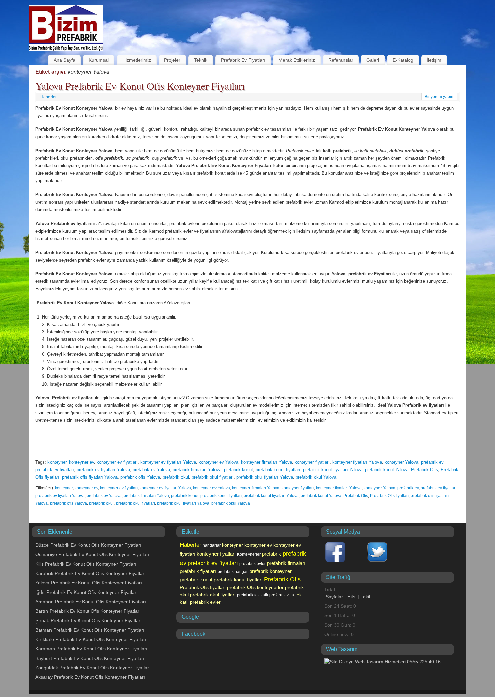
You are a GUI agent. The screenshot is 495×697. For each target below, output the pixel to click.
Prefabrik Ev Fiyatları (243, 60)
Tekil (365, 596)
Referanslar (340, 60)
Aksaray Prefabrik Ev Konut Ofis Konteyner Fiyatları (90, 677)
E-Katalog (403, 60)
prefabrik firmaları (286, 563)
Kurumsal (99, 60)
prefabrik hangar (233, 571)
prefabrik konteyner (270, 571)
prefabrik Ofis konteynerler (255, 587)
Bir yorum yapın (439, 96)
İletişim (434, 60)
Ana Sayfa (64, 60)
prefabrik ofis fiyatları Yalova (90, 477)
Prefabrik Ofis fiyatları (389, 495)
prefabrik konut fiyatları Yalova (332, 469)
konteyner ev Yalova (218, 462)
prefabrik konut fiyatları (278, 469)
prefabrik (271, 554)
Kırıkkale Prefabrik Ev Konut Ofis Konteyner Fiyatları (90, 639)
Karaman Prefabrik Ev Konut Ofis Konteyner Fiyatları (91, 648)
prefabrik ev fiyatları (54, 469)
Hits (352, 596)
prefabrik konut (238, 469)
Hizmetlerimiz (136, 60)
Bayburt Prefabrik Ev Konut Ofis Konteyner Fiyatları (89, 658)
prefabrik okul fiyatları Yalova (264, 477)
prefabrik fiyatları (198, 571)
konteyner (56, 462)
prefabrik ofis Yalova (140, 477)
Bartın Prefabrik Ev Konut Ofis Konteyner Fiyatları (88, 611)
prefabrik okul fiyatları (213, 477)
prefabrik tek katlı (252, 595)
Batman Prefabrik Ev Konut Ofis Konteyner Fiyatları (89, 630)
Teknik (200, 60)
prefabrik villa (281, 595)
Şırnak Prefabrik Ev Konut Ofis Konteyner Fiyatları (88, 620)
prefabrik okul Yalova (316, 477)
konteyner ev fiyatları (117, 462)
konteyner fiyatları (312, 462)
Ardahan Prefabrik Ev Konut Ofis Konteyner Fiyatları (90, 601)
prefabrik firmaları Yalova (197, 469)
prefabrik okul (176, 477)
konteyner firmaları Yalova (266, 462)
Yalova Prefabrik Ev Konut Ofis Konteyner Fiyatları (140, 85)
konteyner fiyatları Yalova (357, 462)
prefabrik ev (432, 462)
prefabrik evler (252, 563)
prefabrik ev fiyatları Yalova (103, 469)
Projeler (172, 60)
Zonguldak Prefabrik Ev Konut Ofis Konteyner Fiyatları (93, 667)
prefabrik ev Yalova (151, 469)
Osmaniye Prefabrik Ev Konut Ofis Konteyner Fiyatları (92, 554)
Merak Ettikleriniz (296, 60)
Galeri (372, 60)
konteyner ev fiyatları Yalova (168, 462)
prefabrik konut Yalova (386, 469)
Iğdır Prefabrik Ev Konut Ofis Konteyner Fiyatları (86, 592)
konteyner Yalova (401, 462)
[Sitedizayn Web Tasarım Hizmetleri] (382, 661)
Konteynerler (249, 554)
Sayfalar (334, 596)
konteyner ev (81, 462)
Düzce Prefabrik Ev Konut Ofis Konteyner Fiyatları (88, 545)
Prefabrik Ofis (424, 469)
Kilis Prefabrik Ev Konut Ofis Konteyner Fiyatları (85, 564)
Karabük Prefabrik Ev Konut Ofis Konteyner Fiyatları (90, 573)
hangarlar (212, 545)
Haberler (48, 97)
